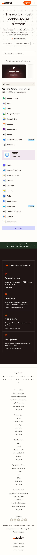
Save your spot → (25, 246)
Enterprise (9, 529)
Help (10, 525)
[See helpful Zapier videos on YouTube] (22, 519)
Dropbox (18, 418)
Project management (18, 468)
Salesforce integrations (18, 396)
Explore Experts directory (12, 328)
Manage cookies (18, 546)
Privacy (21, 550)
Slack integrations (18, 393)
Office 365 (18, 431)
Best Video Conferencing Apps (18, 493)
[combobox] (18, 53)
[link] (14, 71)
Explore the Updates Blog (12, 348)
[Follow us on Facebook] (11, 519)
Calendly (18, 446)
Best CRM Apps (18, 500)
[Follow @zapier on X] (18, 519)
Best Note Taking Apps (19, 503)
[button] (18, 228)
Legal (15, 550)
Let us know (8, 287)
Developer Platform (19, 525)
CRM (18, 478)
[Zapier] (7, 2)
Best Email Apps (19, 496)
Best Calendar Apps (18, 506)
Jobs (32, 525)
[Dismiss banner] (34, 245)
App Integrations (26, 529)
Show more (18, 409)
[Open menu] (33, 3)
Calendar (18, 471)
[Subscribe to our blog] (25, 519)
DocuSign (18, 425)
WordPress (18, 428)
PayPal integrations (19, 403)
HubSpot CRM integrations (18, 400)
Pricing (5, 525)
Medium (18, 456)
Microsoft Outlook (18, 453)
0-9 (4, 376)
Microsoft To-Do (18, 450)
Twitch (19, 443)
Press (28, 525)
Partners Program (18, 532)
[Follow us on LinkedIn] (15, 519)
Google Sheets (18, 421)
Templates (16, 529)
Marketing (18, 481)
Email (18, 475)
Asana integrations (18, 406)
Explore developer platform (13, 307)
